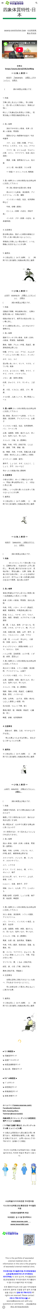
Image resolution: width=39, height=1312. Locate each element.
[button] (2, 3)
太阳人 (14, 80)
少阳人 (22, 298)
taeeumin (16, 542)
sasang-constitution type (15, 30)
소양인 (7, 295)
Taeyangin (18, 77)
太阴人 (21, 545)
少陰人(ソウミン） (28, 789)
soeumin (15, 789)
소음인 (7, 789)
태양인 (9, 77)
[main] (19, 13)
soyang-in (15, 295)
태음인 (7, 542)
